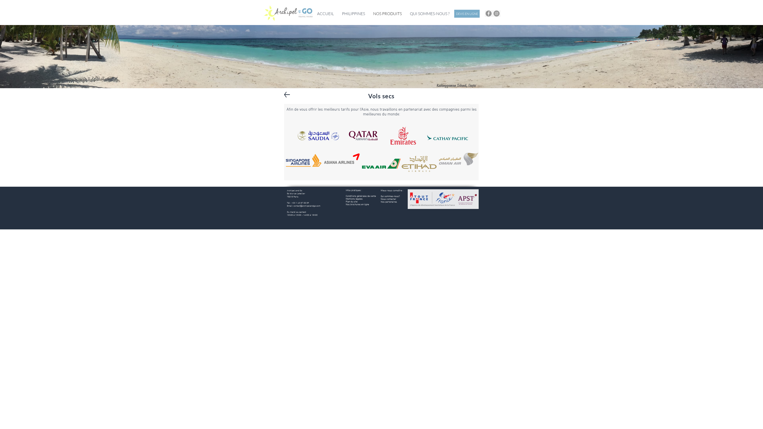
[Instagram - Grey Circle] (497, 13)
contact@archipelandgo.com (306, 206)
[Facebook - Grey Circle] (489, 13)
